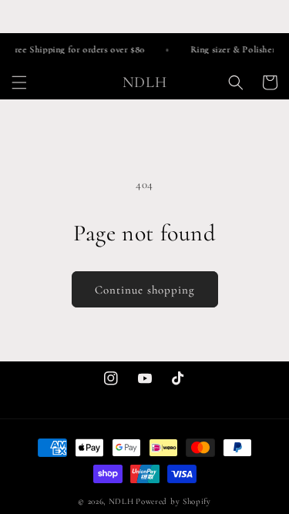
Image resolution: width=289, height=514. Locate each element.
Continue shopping (145, 290)
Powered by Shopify (173, 501)
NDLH (121, 501)
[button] (19, 82)
